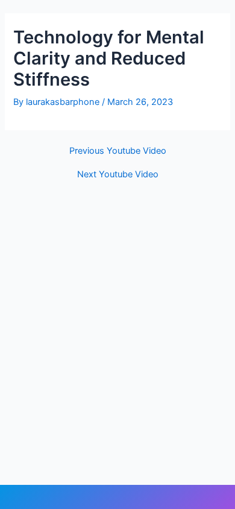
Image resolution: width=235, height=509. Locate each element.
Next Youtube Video (117, 174)
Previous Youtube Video (117, 151)
